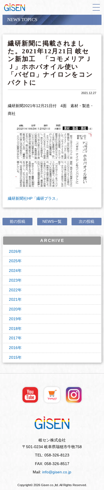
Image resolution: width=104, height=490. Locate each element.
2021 (13, 299)
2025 (13, 261)
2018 (13, 329)
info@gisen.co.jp (56, 472)
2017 (13, 338)
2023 (13, 280)
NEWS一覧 (52, 221)
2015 (13, 357)
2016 (13, 348)
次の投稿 (86, 221)
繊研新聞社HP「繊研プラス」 (34, 198)
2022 (13, 290)
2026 (13, 251)
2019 (13, 319)
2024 (13, 271)
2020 (13, 309)
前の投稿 (17, 221)
